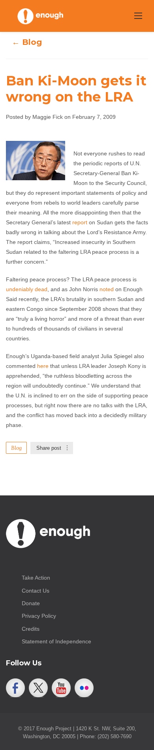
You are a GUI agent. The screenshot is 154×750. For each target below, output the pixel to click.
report (79, 222)
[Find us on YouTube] (61, 687)
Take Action (36, 578)
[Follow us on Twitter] (38, 687)
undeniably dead (26, 289)
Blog (16, 447)
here (43, 366)
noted (107, 289)
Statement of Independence (56, 641)
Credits (30, 629)
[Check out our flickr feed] (84, 687)
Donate (31, 603)
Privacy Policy (39, 616)
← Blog (27, 42)
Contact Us (35, 590)
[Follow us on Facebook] (15, 687)
